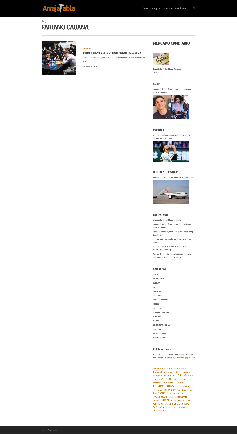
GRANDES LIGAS (178, 390)
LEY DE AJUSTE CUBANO (176, 393)
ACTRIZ (173, 369)
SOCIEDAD (157, 407)
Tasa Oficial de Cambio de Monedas (167, 69)
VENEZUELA (184, 407)
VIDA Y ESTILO (157, 411)
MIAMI (164, 397)
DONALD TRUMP (178, 379)
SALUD (160, 404)
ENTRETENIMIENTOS (170, 383)
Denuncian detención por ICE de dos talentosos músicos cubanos (172, 91)
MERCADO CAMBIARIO (161, 312)
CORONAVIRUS (169, 375)
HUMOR (156, 304)
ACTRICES (167, 369)
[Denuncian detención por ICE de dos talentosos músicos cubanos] (171, 107)
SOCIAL (185, 404)
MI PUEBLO (157, 317)
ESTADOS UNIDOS (164, 386)
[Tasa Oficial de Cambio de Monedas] (174, 60)
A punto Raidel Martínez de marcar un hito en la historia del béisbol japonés (171, 136)
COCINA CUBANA (186, 372)
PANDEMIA (181, 400)
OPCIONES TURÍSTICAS (161, 325)
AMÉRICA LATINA (159, 279)
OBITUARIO (173, 400)
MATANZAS (156, 397)
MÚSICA (165, 400)
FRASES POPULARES (160, 300)
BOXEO (172, 372)
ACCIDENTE (158, 368)
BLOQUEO (166, 372)
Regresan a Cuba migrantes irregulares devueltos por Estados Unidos (174, 233)
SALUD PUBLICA (173, 403)
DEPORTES (87, 49)
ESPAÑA (181, 382)
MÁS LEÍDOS (157, 308)
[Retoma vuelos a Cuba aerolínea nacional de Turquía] (171, 192)
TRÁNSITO (167, 407)
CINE (177, 372)
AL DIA (155, 275)
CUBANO (190, 376)
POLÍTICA (188, 400)
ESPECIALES (157, 296)
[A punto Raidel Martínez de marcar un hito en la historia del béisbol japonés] (171, 151)
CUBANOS (156, 380)
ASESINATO (181, 369)
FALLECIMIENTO (183, 387)
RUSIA (155, 404)
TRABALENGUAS (159, 338)
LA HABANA (159, 393)
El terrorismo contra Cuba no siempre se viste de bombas (172, 240)
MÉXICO (156, 400)
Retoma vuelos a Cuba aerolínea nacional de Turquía (174, 177)
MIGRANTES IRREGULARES (177, 397)
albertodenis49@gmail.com (184, 358)
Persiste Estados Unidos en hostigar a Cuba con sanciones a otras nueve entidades (172, 255)
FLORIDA (166, 390)
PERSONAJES (158, 329)
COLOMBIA (156, 376)
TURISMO (176, 407)
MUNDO (156, 321)
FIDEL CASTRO (157, 390)
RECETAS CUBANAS (160, 333)
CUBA (182, 375)
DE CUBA (156, 287)
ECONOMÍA (158, 382)
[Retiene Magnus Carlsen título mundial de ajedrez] (59, 58)
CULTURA (156, 283)
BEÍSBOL (157, 371)
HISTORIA (190, 390)
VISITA (165, 411)
